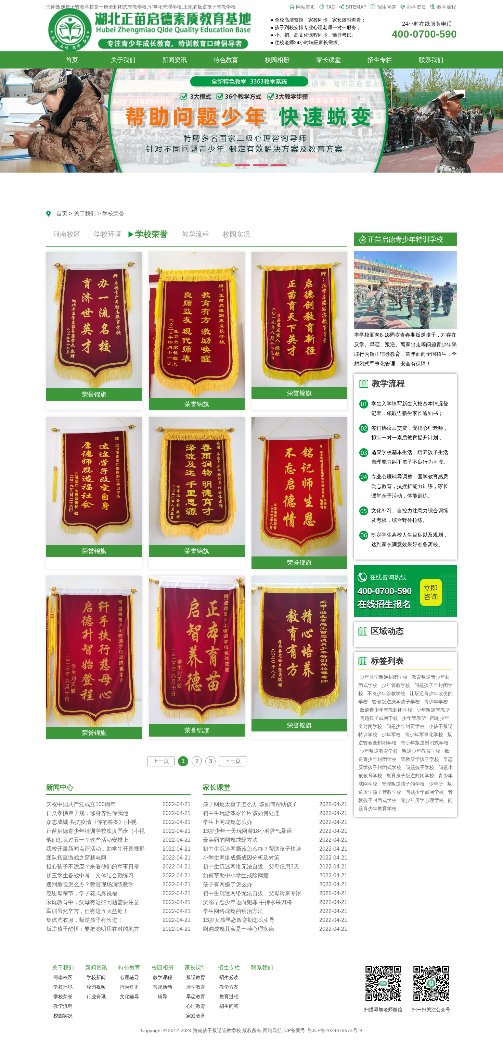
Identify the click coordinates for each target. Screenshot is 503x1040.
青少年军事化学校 (423, 734)
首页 (72, 60)
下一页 (232, 761)
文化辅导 (129, 996)
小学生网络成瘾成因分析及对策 (275, 858)
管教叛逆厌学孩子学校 (396, 701)
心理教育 (195, 1006)
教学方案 (228, 987)
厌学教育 (195, 987)
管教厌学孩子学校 (419, 759)
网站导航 (272, 1030)
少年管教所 (414, 718)
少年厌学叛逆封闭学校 (383, 677)
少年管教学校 (396, 685)
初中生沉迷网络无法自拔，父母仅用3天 (275, 866)
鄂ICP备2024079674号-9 (335, 1030)
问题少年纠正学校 (405, 726)
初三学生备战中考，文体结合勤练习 (118, 875)
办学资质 (416, 7)
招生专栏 (379, 60)
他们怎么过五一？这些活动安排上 (118, 840)
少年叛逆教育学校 (378, 751)
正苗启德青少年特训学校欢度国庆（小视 (118, 831)
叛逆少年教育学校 (421, 751)
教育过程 (228, 996)
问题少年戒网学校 (424, 792)
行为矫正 (129, 987)
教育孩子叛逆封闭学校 (410, 775)
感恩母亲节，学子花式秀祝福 (118, 893)
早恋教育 (195, 996)
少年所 (435, 784)
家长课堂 (328, 60)
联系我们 (431, 60)
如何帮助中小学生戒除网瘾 (275, 875)
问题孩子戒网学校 (378, 718)
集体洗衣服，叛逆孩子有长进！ (118, 920)
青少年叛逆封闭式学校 (424, 742)
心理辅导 (129, 977)
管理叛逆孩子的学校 (403, 784)
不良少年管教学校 (386, 693)
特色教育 (226, 60)
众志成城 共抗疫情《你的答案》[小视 (118, 822)
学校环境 (107, 234)
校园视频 (96, 987)
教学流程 (446, 7)
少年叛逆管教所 (433, 710)
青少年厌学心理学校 (422, 800)
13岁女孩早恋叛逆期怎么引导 (275, 920)
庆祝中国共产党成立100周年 (118, 804)
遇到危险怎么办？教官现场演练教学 (118, 884)
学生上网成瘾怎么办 (275, 822)
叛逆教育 (195, 977)
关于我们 (123, 60)
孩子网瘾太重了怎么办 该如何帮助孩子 (275, 804)
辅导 (162, 996)
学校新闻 (96, 977)
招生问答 (386, 7)
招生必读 (228, 977)
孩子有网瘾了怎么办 (275, 884)
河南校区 (66, 234)
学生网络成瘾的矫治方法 (275, 911)
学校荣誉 (113, 213)
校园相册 (277, 60)
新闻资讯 (174, 60)
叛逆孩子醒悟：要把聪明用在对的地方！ (118, 929)
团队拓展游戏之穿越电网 (118, 858)
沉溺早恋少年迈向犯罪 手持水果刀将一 (275, 902)
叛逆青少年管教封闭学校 (386, 710)
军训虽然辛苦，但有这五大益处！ (118, 911)
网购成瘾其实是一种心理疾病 (275, 929)
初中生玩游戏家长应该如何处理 (275, 813)
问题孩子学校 (420, 767)
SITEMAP (356, 7)
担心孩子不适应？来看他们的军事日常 (118, 866)
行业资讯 (96, 996)
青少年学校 (436, 701)
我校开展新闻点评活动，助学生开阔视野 (118, 849)
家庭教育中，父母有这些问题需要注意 (118, 902)
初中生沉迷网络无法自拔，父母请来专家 (275, 893)
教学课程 (162, 977)
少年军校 (391, 734)
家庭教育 (195, 1015)
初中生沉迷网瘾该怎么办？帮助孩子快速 (275, 849)
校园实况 (236, 234)
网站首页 (305, 7)
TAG (330, 7)
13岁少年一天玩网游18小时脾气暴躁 (275, 831)
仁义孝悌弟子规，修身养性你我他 (118, 813)
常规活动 (162, 987)
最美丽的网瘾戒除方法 (275, 840)
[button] (224, 165)
